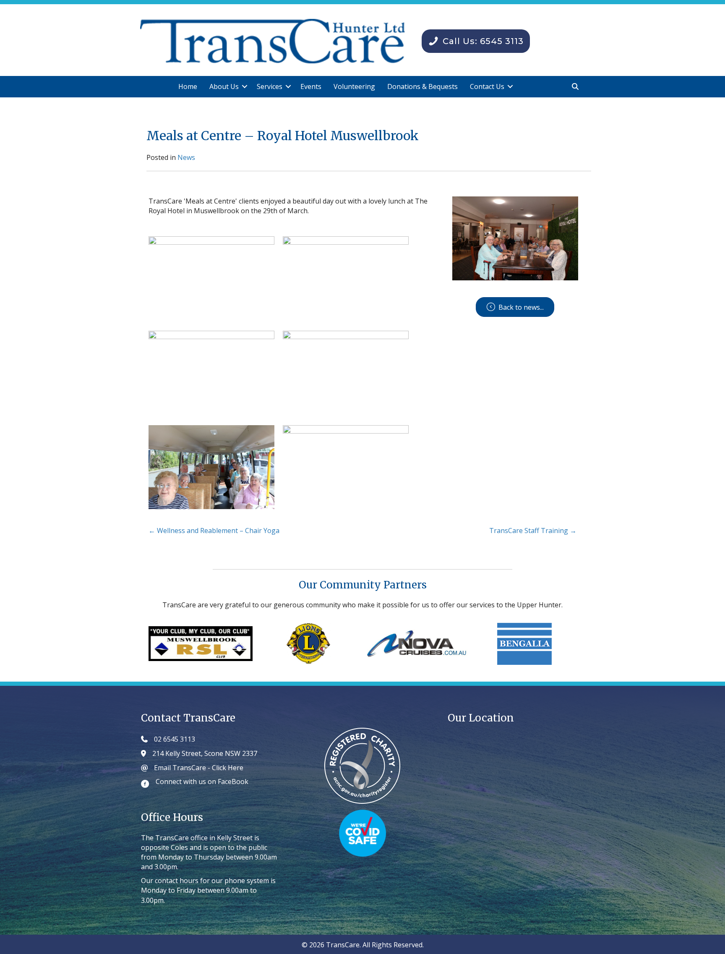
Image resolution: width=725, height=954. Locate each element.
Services (269, 86)
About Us (224, 86)
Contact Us (487, 86)
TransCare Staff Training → (532, 530)
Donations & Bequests (422, 86)
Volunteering (354, 86)
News (186, 157)
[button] (244, 86)
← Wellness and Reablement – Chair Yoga (214, 530)
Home (187, 86)
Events (310, 86)
